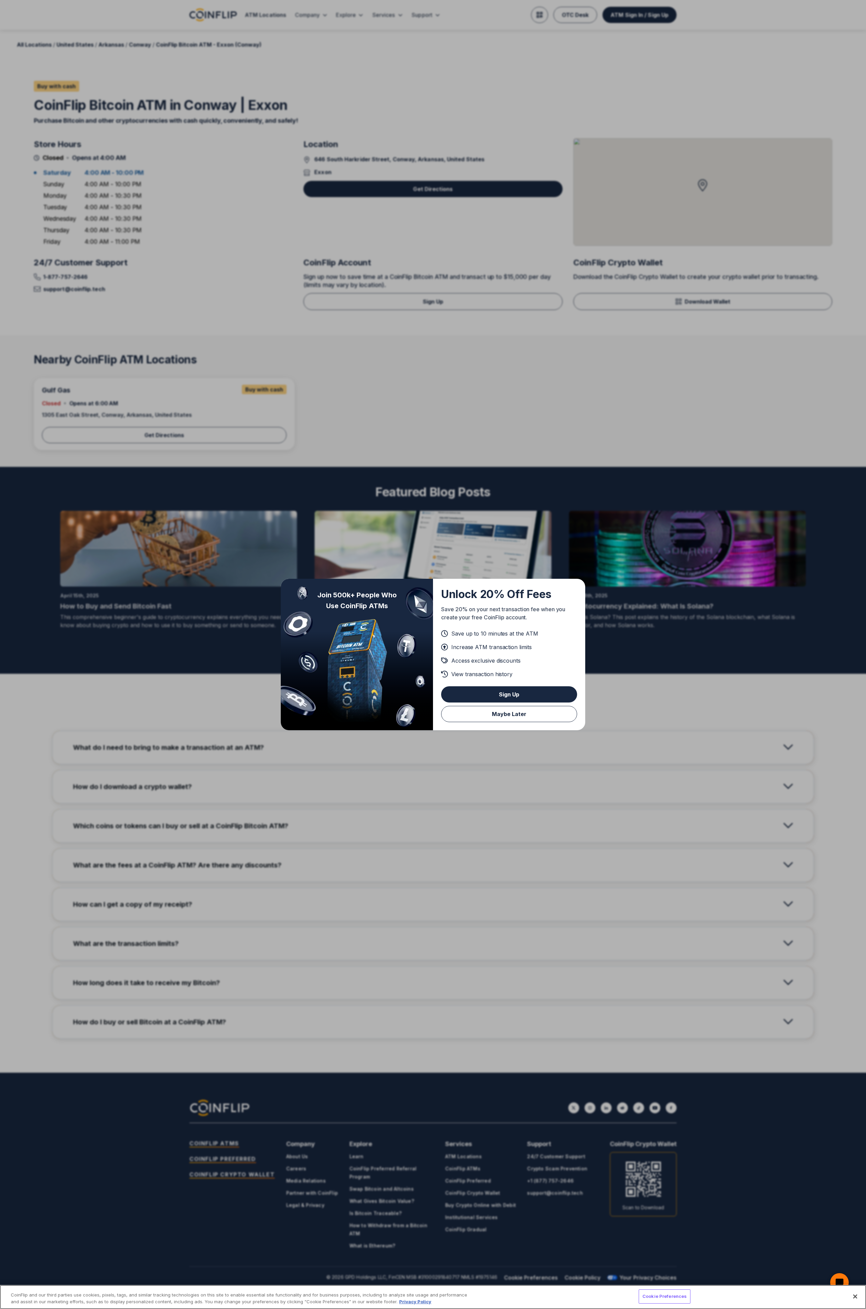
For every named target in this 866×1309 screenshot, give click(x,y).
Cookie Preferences (664, 1296)
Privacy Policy (415, 1301)
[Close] (855, 1296)
